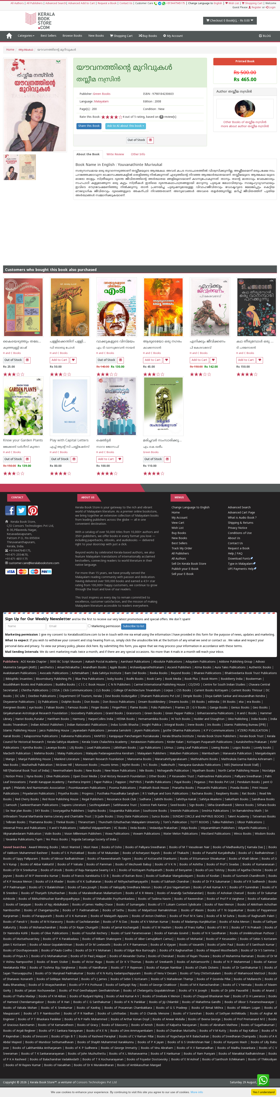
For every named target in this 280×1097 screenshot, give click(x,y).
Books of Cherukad (161, 956)
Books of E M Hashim (156, 927)
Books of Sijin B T (63, 1036)
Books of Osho (111, 847)
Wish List (233, 3)
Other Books (157, 776)
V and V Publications (62, 828)
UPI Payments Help (241, 569)
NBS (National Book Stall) (241, 765)
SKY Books (42, 811)
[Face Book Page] (10, 514)
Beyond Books (180, 673)
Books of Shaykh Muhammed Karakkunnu (105, 1042)
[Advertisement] (140, 228)
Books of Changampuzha (41, 910)
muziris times (109, 765)
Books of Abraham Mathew (219, 1025)
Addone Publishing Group (235, 662)
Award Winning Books (43, 847)
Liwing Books (220, 748)
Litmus (168, 748)
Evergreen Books (14, 707)
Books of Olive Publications (49, 933)
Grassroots (133, 713)
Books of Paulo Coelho (56, 950)
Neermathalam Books (67, 771)
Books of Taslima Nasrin (154, 899)
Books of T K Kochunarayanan (102, 1059)
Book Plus (191, 679)
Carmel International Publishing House (159, 685)
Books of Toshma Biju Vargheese (52, 968)
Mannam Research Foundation (103, 759)
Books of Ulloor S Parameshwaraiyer (249, 1002)
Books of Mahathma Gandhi (201, 1002)
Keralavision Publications (147, 742)
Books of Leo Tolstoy (209, 870)
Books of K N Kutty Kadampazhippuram (114, 973)
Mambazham (210, 753)
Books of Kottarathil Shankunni (155, 859)
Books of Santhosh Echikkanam (223, 1059)
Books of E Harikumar (165, 1054)
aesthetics (47, 667)
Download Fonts (239, 559)
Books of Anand (263, 991)
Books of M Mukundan (103, 853)
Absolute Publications (167, 662)
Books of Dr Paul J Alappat (88, 956)
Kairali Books (11, 736)
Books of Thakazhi (176, 853)
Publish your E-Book (185, 569)
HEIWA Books (125, 719)
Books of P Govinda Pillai (213, 979)
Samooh (11, 805)
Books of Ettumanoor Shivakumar (202, 859)
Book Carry (154, 679)
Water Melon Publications (180, 834)
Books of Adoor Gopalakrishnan (51, 945)
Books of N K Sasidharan (209, 933)
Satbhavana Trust (125, 805)
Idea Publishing (238, 719)
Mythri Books (131, 765)
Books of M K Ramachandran (199, 985)
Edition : (152, 101)
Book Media (173, 679)
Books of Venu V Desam (160, 973)
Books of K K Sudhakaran (84, 882)
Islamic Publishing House (19, 730)
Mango (10, 759)
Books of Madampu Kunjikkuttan (194, 922)
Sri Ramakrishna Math (247, 811)
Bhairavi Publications (207, 673)
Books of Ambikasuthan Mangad (139, 1065)
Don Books (91, 702)
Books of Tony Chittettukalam (200, 973)
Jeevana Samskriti (119, 730)
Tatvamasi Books (264, 816)
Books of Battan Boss (127, 876)
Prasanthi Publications (212, 788)
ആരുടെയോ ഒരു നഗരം (162, 342)
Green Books (151, 452)
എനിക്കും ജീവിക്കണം (207, 342)
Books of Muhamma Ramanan (233, 956)
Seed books (178, 805)
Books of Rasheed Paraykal (97, 1036)
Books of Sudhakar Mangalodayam (169, 876)
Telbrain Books (15, 822)
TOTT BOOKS (199, 822)
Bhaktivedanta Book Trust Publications (251, 673)
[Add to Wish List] (73, 360)
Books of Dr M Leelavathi (93, 945)
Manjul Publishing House (34, 759)
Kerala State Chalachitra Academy (104, 742)
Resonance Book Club (121, 799)
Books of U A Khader (49, 882)
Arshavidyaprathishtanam (147, 667)
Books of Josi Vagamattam (172, 887)
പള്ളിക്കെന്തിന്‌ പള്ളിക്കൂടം (71, 342)
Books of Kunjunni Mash (230, 1042)
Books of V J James (94, 979)
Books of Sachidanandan (83, 922)
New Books (96, 36)
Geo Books (260, 707)
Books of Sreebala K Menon (161, 996)
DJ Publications (48, 702)
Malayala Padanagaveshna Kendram (110, 753)
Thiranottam (86, 822)
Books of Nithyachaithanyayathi (126, 882)
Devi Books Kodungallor (121, 696)
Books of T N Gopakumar (225, 910)
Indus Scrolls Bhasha (124, 725)
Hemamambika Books (153, 719)
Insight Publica (151, 725)
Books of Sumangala (130, 905)
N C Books (150, 765)
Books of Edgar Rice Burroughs (135, 950)
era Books (254, 702)
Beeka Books (158, 673)
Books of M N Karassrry (46, 922)
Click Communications (77, 690)
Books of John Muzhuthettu (87, 1054)
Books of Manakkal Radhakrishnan (242, 1054)
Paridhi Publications (158, 782)
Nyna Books (34, 776)
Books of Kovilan (208, 876)
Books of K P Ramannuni (130, 945)
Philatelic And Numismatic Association (39, 788)
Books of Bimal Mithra (207, 1008)
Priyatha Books (68, 794)
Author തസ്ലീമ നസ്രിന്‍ (234, 92)
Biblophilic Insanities (19, 679)
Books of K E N (96, 1031)
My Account (174, 36)
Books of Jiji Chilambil (163, 1002)
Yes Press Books (57, 839)
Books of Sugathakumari (257, 1025)
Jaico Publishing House (54, 730)
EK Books (229, 702)
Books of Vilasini (192, 910)
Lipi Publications (150, 748)
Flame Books (139, 707)
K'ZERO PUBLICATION (252, 730)
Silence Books (244, 805)
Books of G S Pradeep (171, 1008)
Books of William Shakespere (101, 939)
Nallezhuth (168, 765)
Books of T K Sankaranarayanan (43, 1054)
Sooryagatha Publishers (68, 811)
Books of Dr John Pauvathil (229, 991)
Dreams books (178, 702)
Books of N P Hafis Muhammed (85, 1019)
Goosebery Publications (86, 713)
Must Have (90, 847)
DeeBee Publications (42, 696)
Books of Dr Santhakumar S (241, 968)
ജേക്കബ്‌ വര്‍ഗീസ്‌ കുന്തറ (21, 447)
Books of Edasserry (114, 1025)
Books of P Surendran (244, 887)
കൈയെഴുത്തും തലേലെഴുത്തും (29, 342)
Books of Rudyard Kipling (86, 996)
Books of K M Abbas (52, 996)
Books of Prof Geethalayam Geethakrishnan (89, 991)
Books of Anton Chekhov (149, 916)
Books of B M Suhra (220, 916)
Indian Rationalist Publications (87, 725)
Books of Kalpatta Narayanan (176, 1025)
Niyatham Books (203, 771)
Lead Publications (98, 748)
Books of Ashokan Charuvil (225, 893)
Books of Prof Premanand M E (244, 1019)
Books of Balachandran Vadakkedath (54, 1059)
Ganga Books (219, 707)
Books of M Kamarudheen (56, 1025)
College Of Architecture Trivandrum (137, 690)
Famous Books (78, 707)
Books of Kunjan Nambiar (164, 968)
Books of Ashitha (191, 864)
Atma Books (203, 667)
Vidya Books (189, 828)
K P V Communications (219, 730)
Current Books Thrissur (246, 690)
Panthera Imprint (79, 782)
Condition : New (153, 109)
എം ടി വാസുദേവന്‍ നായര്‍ (115, 348)
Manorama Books (139, 759)
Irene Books (196, 725)
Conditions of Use (240, 533)
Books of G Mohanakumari (49, 956)
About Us (234, 538)
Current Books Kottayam (211, 690)
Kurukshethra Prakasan (251, 742)
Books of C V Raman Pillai (136, 1036)
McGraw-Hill (64, 765)
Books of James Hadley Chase (92, 905)
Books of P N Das (115, 922)
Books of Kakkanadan (262, 899)
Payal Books (182, 782)
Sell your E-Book (182, 574)
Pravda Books (239, 788)
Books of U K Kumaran (71, 916)
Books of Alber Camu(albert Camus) (149, 939)
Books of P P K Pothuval (85, 985)
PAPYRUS (135, 782)
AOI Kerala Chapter (34, 662)
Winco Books (243, 834)
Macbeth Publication (17, 753)
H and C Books (12, 353)
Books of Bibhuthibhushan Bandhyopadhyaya (49, 899)
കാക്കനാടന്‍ (152, 348)
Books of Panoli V (15, 922)
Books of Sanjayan (18, 905)
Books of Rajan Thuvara (193, 956)
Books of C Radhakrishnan (256, 853)
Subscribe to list (133, 626)
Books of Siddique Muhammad (57, 979)
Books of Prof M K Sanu (186, 916)
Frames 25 (182, 707)
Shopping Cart (253, 3)
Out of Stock (136, 140)
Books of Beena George (204, 1019)
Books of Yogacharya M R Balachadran (183, 1036)
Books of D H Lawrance (249, 996)
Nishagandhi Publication (173, 771)
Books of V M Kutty (212, 1031)
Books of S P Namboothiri (42, 1013)
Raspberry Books (227, 794)
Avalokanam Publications (19, 673)
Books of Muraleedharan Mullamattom (95, 893)
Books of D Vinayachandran (47, 985)
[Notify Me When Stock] (150, 140)
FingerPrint (119, 707)
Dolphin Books (71, 702)
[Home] (9, 36)
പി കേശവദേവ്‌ (200, 348)
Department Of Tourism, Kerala (80, 696)
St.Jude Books (104, 816)
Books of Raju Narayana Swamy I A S (90, 870)
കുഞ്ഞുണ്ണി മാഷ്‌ (15, 348)
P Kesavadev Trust (181, 776)
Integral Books (174, 725)
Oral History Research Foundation (123, 776)
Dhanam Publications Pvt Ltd (160, 696)
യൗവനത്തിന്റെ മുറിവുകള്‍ (124, 68)
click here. (93, 646)
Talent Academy (238, 816)
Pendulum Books (248, 782)
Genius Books (240, 707)
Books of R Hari (58, 1002)
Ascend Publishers (179, 667)
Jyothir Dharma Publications (181, 730)
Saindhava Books (263, 799)
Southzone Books (155, 811)
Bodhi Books (134, 679)
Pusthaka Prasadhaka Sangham (118, 794)
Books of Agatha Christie (244, 870)
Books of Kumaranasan (258, 864)
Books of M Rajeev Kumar (23, 1065)
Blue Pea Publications (89, 679)
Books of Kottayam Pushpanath (140, 870)
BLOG (266, 36)
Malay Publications (69, 753)
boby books (115, 679)
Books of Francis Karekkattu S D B (85, 876)
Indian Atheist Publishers (47, 725)
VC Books (120, 828)
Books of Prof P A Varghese (225, 899)
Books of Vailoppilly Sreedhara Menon (125, 887)
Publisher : (95, 94)
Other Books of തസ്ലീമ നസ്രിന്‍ (244, 122)
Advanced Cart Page (241, 513)
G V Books (199, 707)
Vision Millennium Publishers (83, 834)
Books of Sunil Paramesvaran (131, 933)
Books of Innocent (35, 1036)
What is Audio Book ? (242, 518)
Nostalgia (268, 771)
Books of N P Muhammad (231, 962)
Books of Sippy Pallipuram (20, 859)
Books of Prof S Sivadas (222, 864)
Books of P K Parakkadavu (61, 939)
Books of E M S (217, 927)
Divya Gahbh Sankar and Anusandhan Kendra (235, 696)
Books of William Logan (243, 1008)
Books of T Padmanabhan (81, 910)
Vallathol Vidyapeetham (95, 828)
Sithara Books (266, 805)
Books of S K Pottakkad (67, 853)
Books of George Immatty (119, 1048)
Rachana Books (202, 794)
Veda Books (138, 828)
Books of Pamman (99, 864)
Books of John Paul (220, 945)
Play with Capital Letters (69, 441)
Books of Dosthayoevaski (20, 950)
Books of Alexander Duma (127, 956)
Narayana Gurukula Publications (199, 765)
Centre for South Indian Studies (224, 685)
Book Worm (209, 679)
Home (10, 50)
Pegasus (199, 782)
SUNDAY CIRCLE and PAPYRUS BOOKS (198, 816)
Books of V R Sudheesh (249, 882)
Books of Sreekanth (159, 962)
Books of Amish (142, 1025)
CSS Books (183, 690)
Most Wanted (70, 847)
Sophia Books (97, 811)
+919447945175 (175, 3)
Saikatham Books (236, 799)
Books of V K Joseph (193, 991)
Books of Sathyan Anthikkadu (226, 1013)
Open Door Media (85, 776)
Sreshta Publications (215, 811)
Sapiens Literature (73, 805)
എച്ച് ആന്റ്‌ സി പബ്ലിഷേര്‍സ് (69, 447)
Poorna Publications (122, 788)
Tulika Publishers (223, 822)
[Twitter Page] (22, 514)
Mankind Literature (67, 759)
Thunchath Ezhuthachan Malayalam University (129, 822)
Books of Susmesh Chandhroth (244, 876)
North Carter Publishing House (238, 771)
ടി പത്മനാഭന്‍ (246, 348)
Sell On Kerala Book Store (189, 564)
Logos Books (241, 748)
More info (197, 1092)
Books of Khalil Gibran (243, 859)
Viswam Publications (146, 834)
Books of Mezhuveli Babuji (133, 864)
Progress (88, 794)
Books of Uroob (51, 870)
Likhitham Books (125, 748)
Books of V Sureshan (187, 1013)
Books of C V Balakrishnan (46, 887)
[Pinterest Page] (33, 514)
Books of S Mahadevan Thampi (172, 979)
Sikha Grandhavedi (219, 805)
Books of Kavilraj (88, 1008)
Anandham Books (95, 667)
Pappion (120, 782)
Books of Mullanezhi (247, 979)
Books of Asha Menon (234, 922)
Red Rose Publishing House (60, 799)
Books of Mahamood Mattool (244, 973)
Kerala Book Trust (251, 736)
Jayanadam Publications (88, 730)
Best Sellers (48, 36)
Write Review (115, 154)
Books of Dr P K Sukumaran (211, 882)
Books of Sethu (113, 910)
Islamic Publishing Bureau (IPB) (245, 725)
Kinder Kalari (175, 742)
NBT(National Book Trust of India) (26, 771)
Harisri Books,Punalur (29, 719)
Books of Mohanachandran (37, 927)
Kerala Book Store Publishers (216, 736)
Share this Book (89, 126)
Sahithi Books (163, 799)
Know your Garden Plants (23, 441)
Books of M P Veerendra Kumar (36, 876)
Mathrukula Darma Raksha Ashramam (246, 759)
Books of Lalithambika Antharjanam (37, 1048)
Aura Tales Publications (230, 667)
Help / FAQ (235, 553)
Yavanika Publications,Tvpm (24, 839)
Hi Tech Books (180, 719)
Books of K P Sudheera (81, 1048)
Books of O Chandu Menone (149, 1013)
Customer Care (160, 3)
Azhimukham (80, 673)
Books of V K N (165, 864)
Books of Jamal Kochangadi (120, 927)
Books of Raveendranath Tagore (109, 859)
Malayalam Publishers (151, 753)
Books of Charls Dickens (202, 968)
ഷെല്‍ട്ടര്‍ (103, 441)
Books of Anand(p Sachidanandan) (180, 893)
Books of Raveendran (188, 899)
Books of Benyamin (179, 870)
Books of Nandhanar (93, 968)
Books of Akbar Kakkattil (37, 864)
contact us (219, 640)
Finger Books (100, 707)
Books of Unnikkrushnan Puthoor (252, 933)
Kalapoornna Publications (41, 736)
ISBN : (158, 94)
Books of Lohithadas (112, 1013)
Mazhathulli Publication (37, 765)
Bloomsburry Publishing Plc (54, 679)
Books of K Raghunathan (176, 950)
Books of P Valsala (70, 864)
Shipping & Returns (240, 523)
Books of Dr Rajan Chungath (78, 927)
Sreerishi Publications (184, 811)
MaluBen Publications (184, 753)
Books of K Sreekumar (56, 1008)
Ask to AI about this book (124, 126)
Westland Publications (216, 834)
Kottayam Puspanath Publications (209, 742)
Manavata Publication (237, 753)
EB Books (198, 702)
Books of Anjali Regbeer (19, 1031)
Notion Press (14, 776)
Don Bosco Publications (119, 702)
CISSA (56, 690)
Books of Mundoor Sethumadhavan (49, 1042)
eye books (36, 707)
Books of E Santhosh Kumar (255, 945)
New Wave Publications (120, 771)
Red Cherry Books (27, 799)
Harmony (79, 719)
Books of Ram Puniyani (199, 1054)
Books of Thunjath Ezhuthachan (43, 893)
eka (241, 702)
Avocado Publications (54, 673)
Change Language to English (190, 507)
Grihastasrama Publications (215, 713)
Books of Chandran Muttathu (176, 1031)
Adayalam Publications (201, 662)
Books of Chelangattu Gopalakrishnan (149, 991)
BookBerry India (231, 679)
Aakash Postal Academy (101, 662)
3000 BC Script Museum (66, 662)
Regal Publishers (93, 799)
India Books (259, 719)
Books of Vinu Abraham (157, 1048)
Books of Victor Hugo (87, 962)
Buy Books (149, 36)
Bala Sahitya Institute (106, 673)
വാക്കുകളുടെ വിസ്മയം (115, 342)
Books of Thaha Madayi (19, 996)
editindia (213, 702)
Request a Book (107, 3)
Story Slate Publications (132, 816)
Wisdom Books (265, 834)
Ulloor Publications (249, 822)
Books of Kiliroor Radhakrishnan (62, 859)
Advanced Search (56, 3)
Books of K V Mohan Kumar (149, 922)
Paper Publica (103, 782)
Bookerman (254, 679)
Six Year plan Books (19, 811)
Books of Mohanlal (190, 939)
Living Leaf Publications (192, 748)
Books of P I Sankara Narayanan (61, 1031)
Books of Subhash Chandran (170, 882)
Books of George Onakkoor (158, 985)
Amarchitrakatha (68, 667)
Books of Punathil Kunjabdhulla (213, 853)
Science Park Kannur (153, 805)
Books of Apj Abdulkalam (52, 905)
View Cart (178, 523)
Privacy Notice (237, 528)
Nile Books (146, 771)
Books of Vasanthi (191, 945)
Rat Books (249, 794)
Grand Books (114, 713)
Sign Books (196, 805)
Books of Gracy (87, 1025)
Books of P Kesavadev (221, 939)
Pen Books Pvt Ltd (221, 782)
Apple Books (118, 667)
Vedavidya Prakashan (163, 828)
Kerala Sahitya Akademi (63, 742)
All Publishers (34, 3)
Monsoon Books (86, 765)
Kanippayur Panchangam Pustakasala (134, 736)
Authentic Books (260, 667)
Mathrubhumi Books (204, 759)
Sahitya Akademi (210, 799)
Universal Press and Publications (24, 828)
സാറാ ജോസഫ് (107, 447)
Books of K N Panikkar (129, 1002)
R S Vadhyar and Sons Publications (165, 794)
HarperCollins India (100, 719)
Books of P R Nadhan (79, 1013)
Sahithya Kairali (186, 799)
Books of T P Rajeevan (126, 968)
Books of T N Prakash (246, 927)
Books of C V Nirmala (237, 985)
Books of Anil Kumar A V (209, 887)
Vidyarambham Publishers (217, 828)
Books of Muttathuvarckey (21, 939)
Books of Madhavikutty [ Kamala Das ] (239, 847)
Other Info (138, 154)
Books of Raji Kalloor (244, 1031)
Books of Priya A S (15, 956)
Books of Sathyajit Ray (121, 985)
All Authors (17, 3)
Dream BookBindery (151, 702)
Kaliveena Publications (76, 736)
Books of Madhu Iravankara (236, 1048)
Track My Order (182, 548)
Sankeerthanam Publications (39, 805)
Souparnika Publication (124, 811)
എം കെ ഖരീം (153, 447)
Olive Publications (58, 776)
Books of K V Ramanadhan (195, 1048)
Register (256, 7)
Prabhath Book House (154, 788)
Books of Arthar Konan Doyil (130, 1019)
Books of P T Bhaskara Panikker (39, 1019)
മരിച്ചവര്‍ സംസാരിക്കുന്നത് (164, 441)
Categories (25, 36)
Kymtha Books (32, 748)
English (218, 3)
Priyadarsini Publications (39, 794)
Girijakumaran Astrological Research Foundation (35, 713)
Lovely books (262, 748)
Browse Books (72, 36)
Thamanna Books (40, 822)
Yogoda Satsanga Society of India (93, 839)
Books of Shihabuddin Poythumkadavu (109, 899)
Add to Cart (59, 360)
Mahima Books (44, 753)
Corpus (168, 690)
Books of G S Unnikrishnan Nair (188, 1042)
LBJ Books (76, 748)
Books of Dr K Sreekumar (20, 870)
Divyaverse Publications (19, 702)
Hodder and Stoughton (209, 719)
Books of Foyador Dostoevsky (147, 1059)
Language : (94, 101)
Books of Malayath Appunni (109, 916)
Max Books (10, 765)
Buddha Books (65, 685)
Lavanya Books (56, 748)
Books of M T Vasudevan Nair (189, 847)
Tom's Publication (175, 822)
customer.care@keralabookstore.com (33, 563)
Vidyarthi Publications (252, 828)
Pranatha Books (183, 788)
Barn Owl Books (135, 673)
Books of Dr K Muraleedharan (94, 1065)
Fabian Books (55, 707)
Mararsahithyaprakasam (171, 759)
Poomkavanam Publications (87, 788)
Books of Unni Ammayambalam (131, 1031)
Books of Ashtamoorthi (193, 962)
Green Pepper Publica (179, 713)
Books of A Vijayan (163, 945)
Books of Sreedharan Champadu (234, 1036)
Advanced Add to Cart (81, 3)
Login (271, 7)
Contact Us (126, 3)
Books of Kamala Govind (171, 933)
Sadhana (145, 799)
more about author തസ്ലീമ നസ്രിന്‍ (245, 126)
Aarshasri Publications (135, 662)
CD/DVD (194, 685)
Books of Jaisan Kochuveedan (35, 991)
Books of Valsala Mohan (20, 1008)
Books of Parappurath (37, 916)
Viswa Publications (117, 834)
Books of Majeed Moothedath (216, 950)
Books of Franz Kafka (189, 927)
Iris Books (214, 725)
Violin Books (53, 834)
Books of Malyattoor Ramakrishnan (152, 910)
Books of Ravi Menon (219, 905)
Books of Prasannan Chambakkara (128, 1008)
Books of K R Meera (139, 893)
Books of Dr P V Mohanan (93, 950)
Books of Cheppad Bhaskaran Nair (206, 996)
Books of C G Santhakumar (91, 1002)
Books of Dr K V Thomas (123, 962)
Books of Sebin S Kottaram (128, 979)
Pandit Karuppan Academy (46, 782)
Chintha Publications (34, 690)
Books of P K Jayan (151, 1042)
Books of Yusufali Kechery (89, 933)
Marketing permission (105, 626)
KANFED (100, 736)
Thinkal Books (65, 822)
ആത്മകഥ (25, 50)
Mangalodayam (265, 753)
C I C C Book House (92, 685)
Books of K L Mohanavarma (128, 1054)
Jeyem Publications (147, 730)
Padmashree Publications (214, 776)
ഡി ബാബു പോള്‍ (62, 348)
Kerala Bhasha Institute (178, 736)
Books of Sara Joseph (82, 887)
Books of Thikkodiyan (262, 1059)
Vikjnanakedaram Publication (22, 834)
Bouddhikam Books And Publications (27, 685)
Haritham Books (58, 719)
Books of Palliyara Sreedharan (145, 847)
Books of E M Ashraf (185, 1059)
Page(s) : (88, 109)
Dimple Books (192, 696)
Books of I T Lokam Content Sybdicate (174, 905)
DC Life (20, 696)
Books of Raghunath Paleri (256, 916)
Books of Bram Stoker (52, 962)
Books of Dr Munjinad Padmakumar (59, 973)
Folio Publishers (161, 707)
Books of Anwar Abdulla (168, 1019)
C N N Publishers (119, 685)
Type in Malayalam (240, 564)
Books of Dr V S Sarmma (257, 950)
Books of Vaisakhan (57, 1065)
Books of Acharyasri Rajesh (141, 853)
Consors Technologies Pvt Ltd (96, 1082)
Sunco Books (160, 816)
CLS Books (103, 690)
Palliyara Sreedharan (248, 776)
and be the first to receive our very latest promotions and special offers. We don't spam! (97, 619)
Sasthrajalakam (99, 805)
